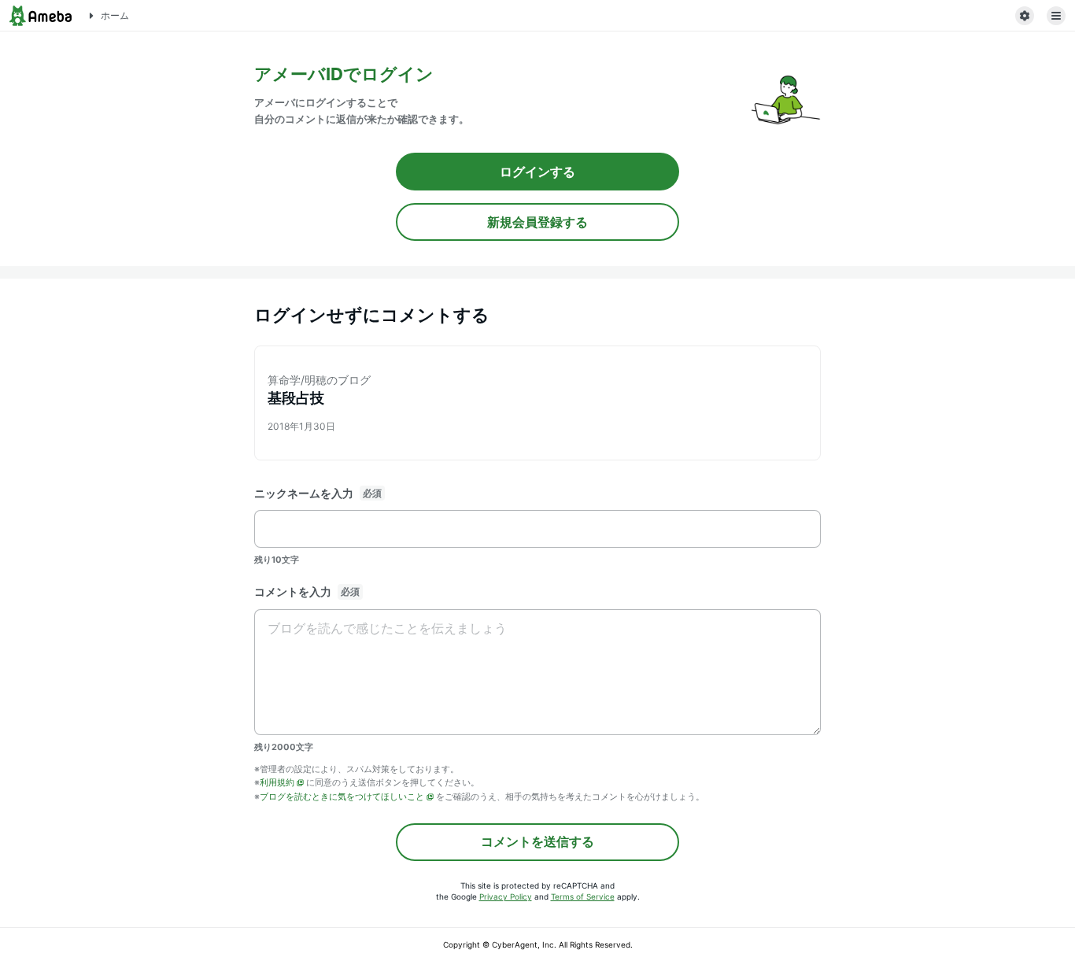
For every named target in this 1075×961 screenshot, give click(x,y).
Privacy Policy (505, 896)
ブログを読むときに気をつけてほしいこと (342, 796)
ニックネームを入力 (303, 493)
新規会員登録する (537, 222)
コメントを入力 (292, 591)
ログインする (537, 171)
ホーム (115, 15)
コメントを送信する (537, 841)
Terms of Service (583, 896)
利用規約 (277, 782)
